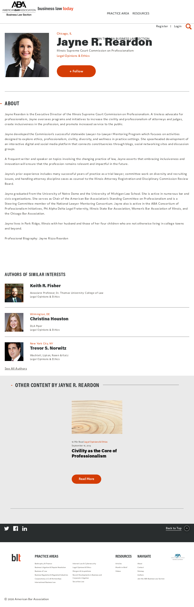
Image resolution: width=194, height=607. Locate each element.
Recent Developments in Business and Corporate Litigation (87, 576)
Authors (140, 575)
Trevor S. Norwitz (48, 348)
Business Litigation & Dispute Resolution (50, 567)
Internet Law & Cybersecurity (84, 564)
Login (178, 26)
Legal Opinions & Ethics (82, 567)
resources (140, 13)
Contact (140, 567)
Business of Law (41, 571)
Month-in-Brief (121, 567)
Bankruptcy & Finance (43, 564)
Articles (118, 564)
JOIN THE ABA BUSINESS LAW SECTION (122, 38)
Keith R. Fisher (45, 285)
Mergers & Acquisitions (82, 571)
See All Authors (16, 368)
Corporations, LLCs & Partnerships (48, 579)
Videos (118, 571)
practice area (118, 13)
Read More (86, 479)
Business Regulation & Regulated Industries (51, 575)
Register (162, 26)
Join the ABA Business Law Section (150, 579)
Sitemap (140, 571)
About (139, 564)
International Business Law (45, 582)
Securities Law (78, 582)
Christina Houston (49, 318)
